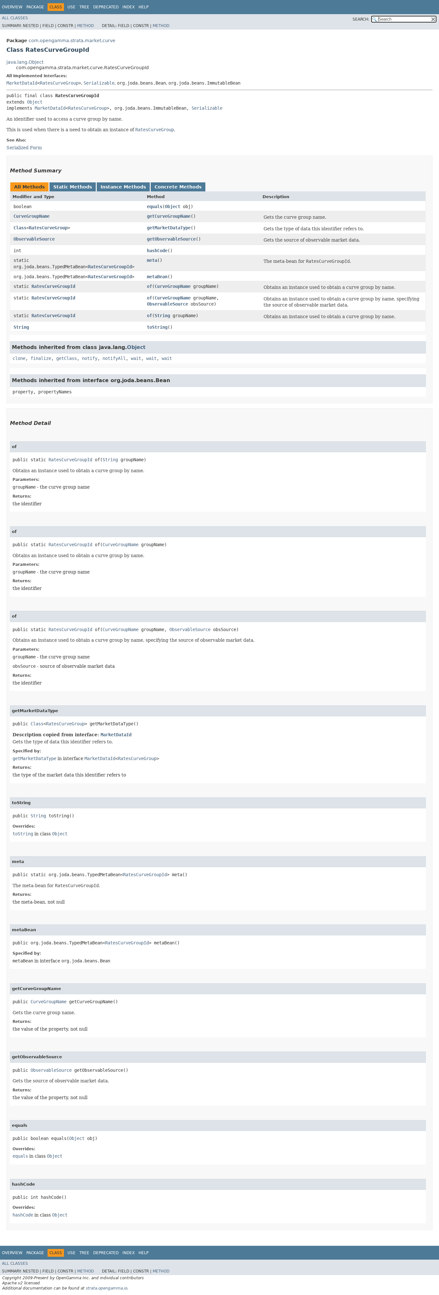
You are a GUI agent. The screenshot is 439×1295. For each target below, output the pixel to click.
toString (157, 327)
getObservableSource (171, 239)
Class (19, 227)
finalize (41, 358)
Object (34, 102)
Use (71, 7)
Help (143, 7)
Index (128, 7)
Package (35, 7)
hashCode (157, 250)
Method (85, 25)
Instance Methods (123, 186)
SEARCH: (361, 19)
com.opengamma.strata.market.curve (72, 40)
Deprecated (106, 7)
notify (89, 358)
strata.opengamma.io (106, 1288)
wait (136, 358)
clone (19, 358)
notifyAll (114, 358)
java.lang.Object (24, 62)
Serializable (99, 83)
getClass (66, 358)
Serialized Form (24, 147)
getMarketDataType (169, 227)
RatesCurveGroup (59, 83)
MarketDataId (21, 83)
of (149, 286)
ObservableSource (34, 239)
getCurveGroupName (169, 216)
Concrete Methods (178, 186)
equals (154, 206)
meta (152, 260)
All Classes (15, 18)
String (162, 315)
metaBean (157, 276)
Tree (84, 7)
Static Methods (72, 186)
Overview (12, 7)
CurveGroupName (31, 216)
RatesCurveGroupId (110, 266)
